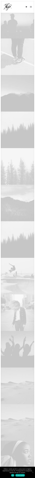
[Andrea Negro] (7, 6)
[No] (33, 472)
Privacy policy (20, 475)
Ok (13, 475)
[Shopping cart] (25, 7)
